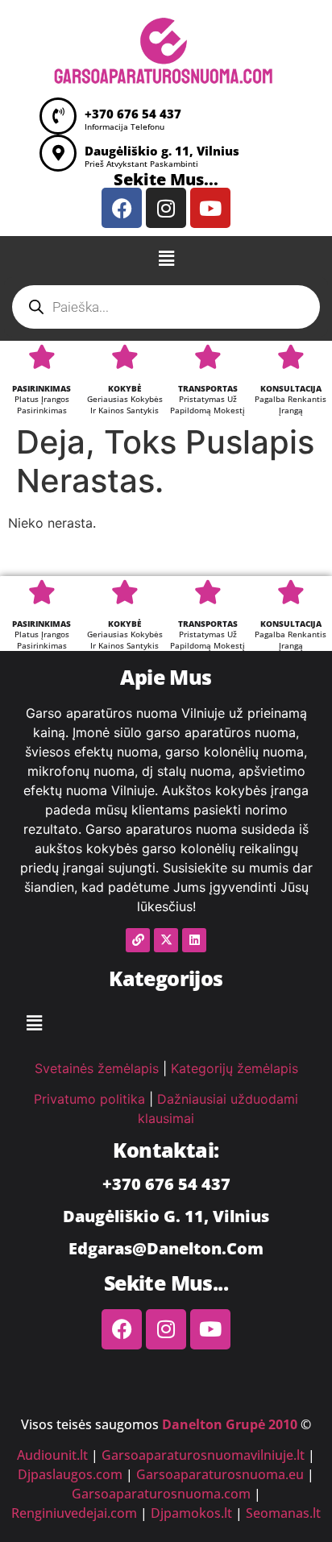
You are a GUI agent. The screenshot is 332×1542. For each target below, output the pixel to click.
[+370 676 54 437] (58, 116)
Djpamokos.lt (191, 1513)
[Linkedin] (194, 940)
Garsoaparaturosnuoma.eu (220, 1474)
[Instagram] (166, 208)
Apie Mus (165, 676)
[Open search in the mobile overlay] (166, 307)
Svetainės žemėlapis (97, 1068)
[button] (166, 258)
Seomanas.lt (283, 1513)
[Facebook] (122, 208)
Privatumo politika (89, 1099)
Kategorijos (165, 978)
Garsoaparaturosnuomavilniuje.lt (203, 1455)
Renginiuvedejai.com (74, 1513)
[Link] (138, 940)
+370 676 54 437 (133, 114)
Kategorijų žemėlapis (234, 1068)
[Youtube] (210, 208)
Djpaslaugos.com (70, 1474)
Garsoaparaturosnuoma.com (161, 1494)
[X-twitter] (166, 940)
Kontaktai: (165, 1149)
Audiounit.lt (52, 1455)
